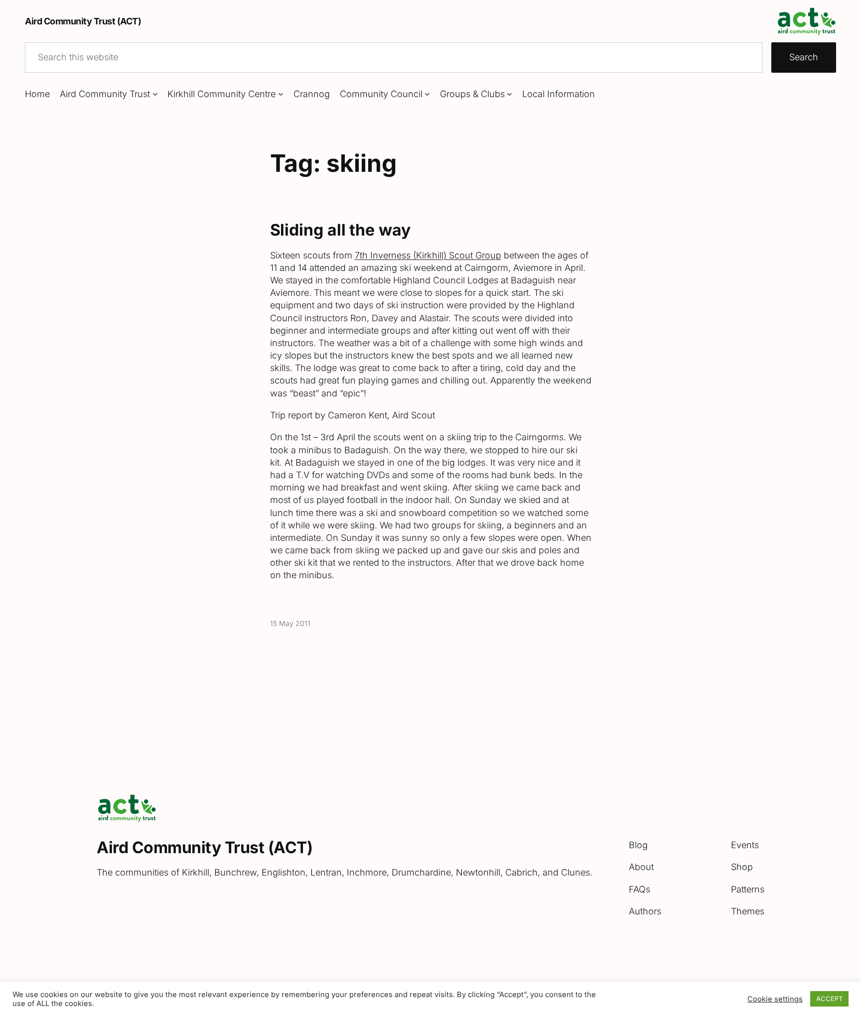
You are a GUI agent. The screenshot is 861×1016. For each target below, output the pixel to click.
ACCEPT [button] (829, 999)
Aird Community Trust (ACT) (83, 21)
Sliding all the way (340, 230)
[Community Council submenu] (427, 94)
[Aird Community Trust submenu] (155, 94)
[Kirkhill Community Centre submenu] (281, 94)
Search (803, 57)
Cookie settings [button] (775, 999)
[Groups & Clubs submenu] (509, 94)
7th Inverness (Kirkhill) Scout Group (428, 255)
